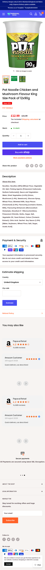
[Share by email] (41, 165)
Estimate (9, 303)
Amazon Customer (13, 357)
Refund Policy (8, 313)
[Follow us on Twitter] (8, 539)
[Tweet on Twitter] (36, 165)
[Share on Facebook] (27, 165)
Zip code (5, 288)
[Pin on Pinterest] (31, 165)
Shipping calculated (30, 119)
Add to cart (22, 145)
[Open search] (31, 14)
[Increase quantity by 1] (28, 135)
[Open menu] (3, 14)
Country (5, 277)
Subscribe (10, 520)
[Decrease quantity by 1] (13, 135)
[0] (40, 14)
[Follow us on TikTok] (17, 539)
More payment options (22, 158)
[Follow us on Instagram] (13, 539)
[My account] (36, 14)
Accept (8, 564)
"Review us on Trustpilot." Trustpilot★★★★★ (23, 8)
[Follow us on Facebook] (4, 539)
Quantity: (5, 136)
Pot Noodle (7, 108)
